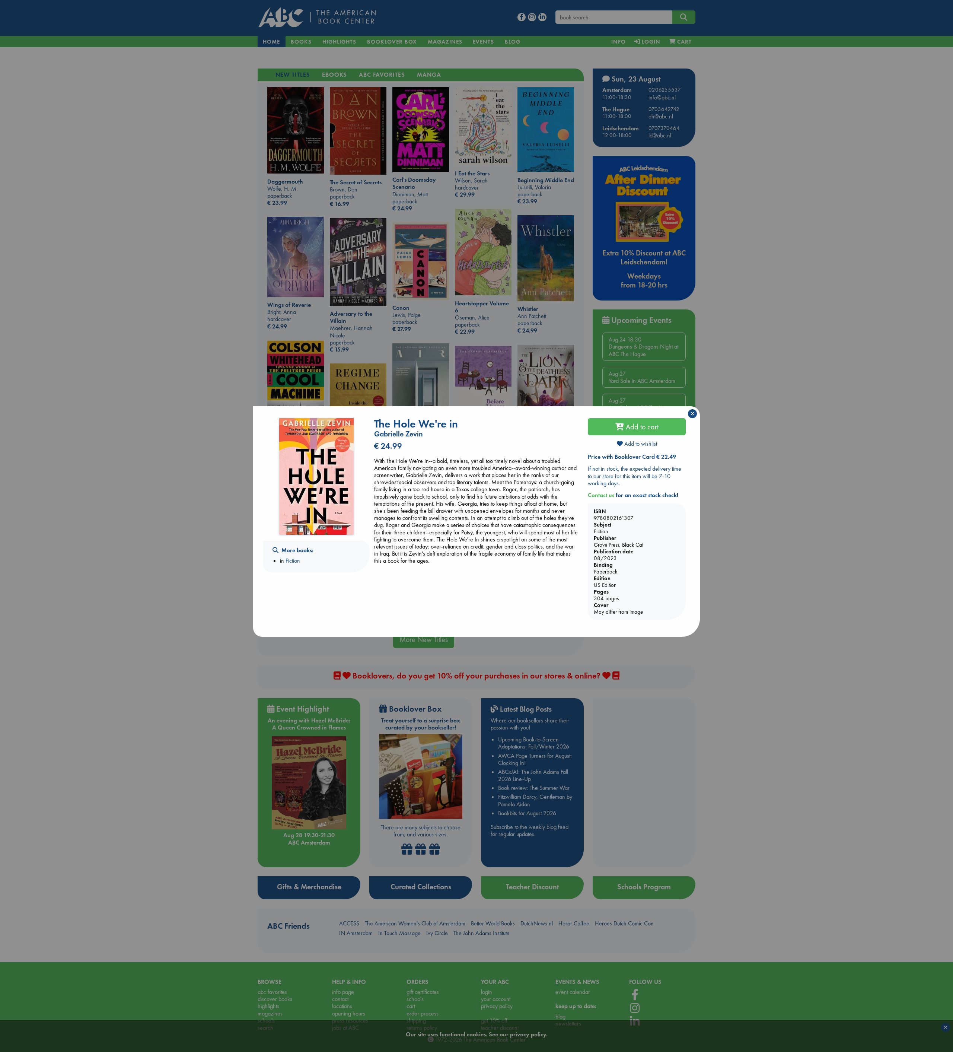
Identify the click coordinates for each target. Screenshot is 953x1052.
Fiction (293, 561)
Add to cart (641, 427)
